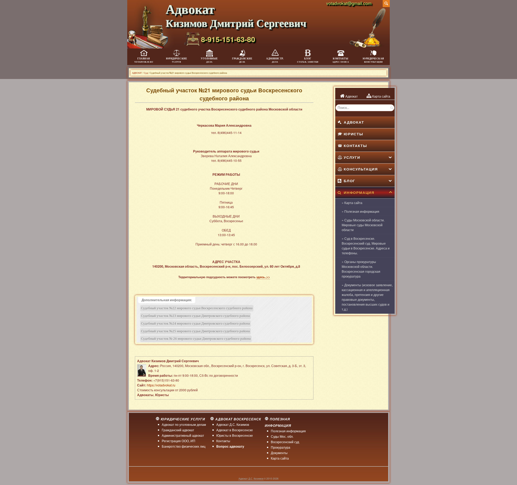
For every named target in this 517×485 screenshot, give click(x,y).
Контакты (340, 60)
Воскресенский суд (285, 442)
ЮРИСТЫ (353, 134)
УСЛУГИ (352, 157)
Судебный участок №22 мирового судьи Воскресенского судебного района (197, 308)
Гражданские (242, 60)
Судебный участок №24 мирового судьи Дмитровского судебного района (195, 323)
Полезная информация (288, 431)
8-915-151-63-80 (228, 39)
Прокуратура (280, 447)
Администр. (275, 60)
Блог (307, 60)
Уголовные (209, 60)
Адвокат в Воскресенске (234, 430)
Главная (143, 60)
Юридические (176, 60)
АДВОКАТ (354, 122)
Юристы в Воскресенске (234, 435)
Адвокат (351, 96)
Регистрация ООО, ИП (178, 441)
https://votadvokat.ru (161, 385)
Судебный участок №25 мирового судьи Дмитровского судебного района (195, 331)
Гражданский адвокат (178, 430)
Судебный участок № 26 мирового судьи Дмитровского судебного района (196, 339)
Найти (391, 107)
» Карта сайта (352, 202)
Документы (279, 452)
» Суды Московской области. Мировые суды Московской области (363, 225)
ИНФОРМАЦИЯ (359, 192)
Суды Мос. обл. (282, 436)
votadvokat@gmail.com (349, 3)
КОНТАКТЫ (355, 145)
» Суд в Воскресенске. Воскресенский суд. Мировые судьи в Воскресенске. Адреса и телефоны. (366, 245)
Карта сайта (380, 96)
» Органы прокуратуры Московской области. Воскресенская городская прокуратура (361, 269)
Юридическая (373, 60)
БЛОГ (349, 180)
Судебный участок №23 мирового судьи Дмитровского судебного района (195, 316)
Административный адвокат (183, 435)
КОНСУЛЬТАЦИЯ (361, 169)
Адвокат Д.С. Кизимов (232, 424)
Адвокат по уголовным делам (184, 424)
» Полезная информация (360, 211)
